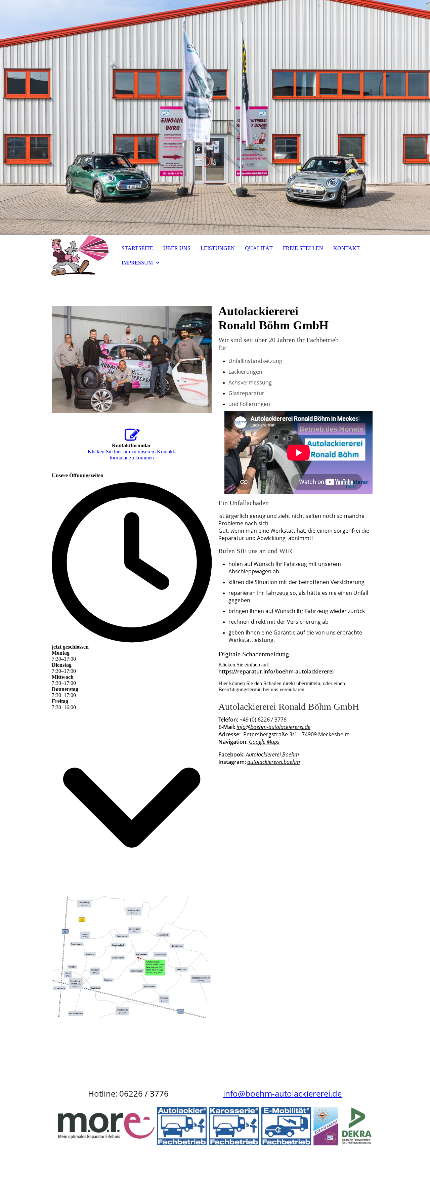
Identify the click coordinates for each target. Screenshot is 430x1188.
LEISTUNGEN (218, 248)
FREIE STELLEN (303, 248)
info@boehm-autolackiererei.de (273, 727)
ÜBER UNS (176, 248)
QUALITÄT (259, 248)
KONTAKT (346, 248)
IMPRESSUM (137, 262)
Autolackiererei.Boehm (272, 754)
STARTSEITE (137, 248)
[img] (215, 117)
